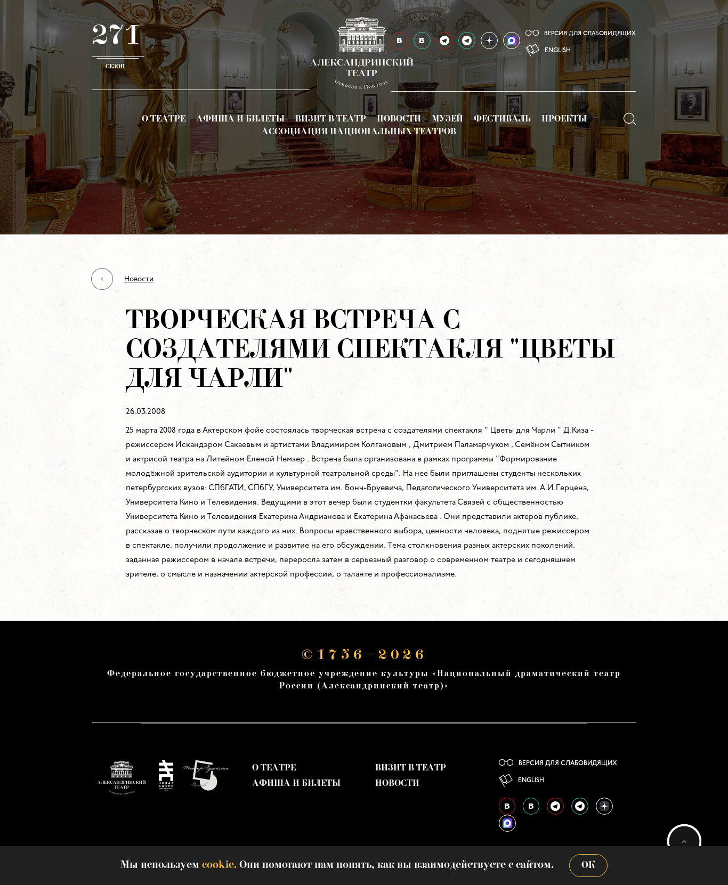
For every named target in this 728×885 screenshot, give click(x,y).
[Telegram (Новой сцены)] (466, 40)
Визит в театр (330, 119)
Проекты (564, 119)
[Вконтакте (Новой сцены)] (531, 806)
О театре (163, 119)
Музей (447, 119)
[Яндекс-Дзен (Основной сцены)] (489, 40)
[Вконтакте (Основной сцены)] (507, 806)
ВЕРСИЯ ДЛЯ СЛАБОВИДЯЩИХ (590, 34)
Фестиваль (502, 119)
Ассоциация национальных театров (359, 132)
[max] (511, 40)
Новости (399, 119)
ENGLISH (558, 50)
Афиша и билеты (240, 119)
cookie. (219, 865)
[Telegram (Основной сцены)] (444, 40)
